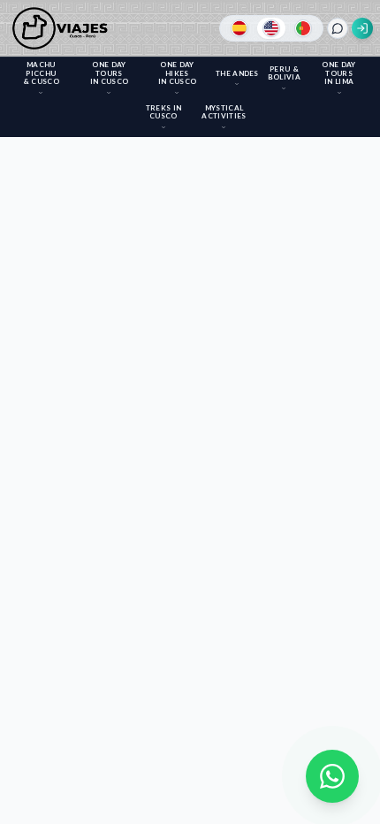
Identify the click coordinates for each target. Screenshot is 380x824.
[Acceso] (362, 28)
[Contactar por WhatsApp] (332, 776)
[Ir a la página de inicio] (63, 28)
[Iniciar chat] (337, 28)
